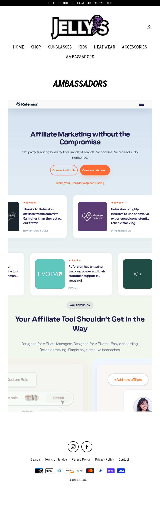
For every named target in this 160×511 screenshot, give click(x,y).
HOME (18, 47)
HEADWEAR (104, 47)
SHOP (36, 47)
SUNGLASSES (60, 47)
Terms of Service (56, 459)
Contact (124, 459)
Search (35, 459)
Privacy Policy (104, 459)
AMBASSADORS (80, 56)
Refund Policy (81, 459)
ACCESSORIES (134, 47)
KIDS (83, 47)
